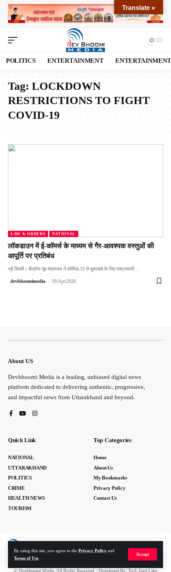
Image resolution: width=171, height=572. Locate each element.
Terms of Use (26, 558)
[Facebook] (11, 414)
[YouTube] (22, 414)
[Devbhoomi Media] (85, 40)
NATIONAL (64, 234)
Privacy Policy (92, 550)
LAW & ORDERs (28, 234)
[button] (142, 554)
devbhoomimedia (27, 281)
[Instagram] (35, 414)
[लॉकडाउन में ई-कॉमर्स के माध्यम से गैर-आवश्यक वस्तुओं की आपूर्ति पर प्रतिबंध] (85, 190)
